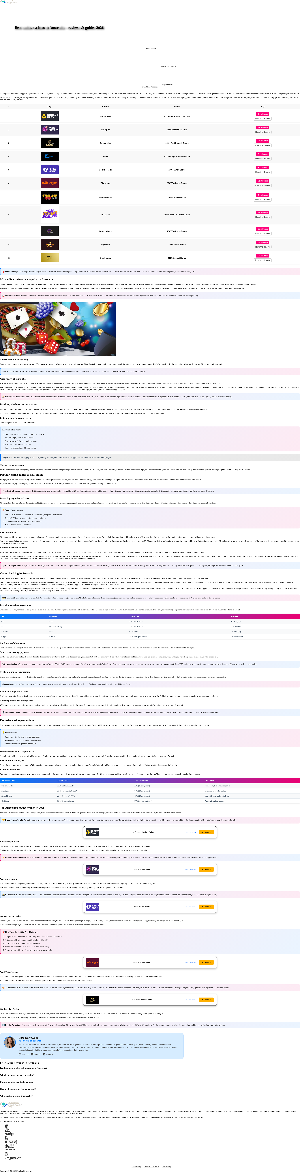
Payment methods (36, 7)
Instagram (25, 1054)
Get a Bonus (262, 114)
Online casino (51, 7)
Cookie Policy (166, 1167)
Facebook (49, 1054)
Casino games (23, 7)
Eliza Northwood (29, 1037)
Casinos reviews (67, 7)
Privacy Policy (136, 1167)
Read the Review (262, 119)
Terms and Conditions (151, 1167)
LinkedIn (37, 1054)
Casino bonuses (7, 7)
